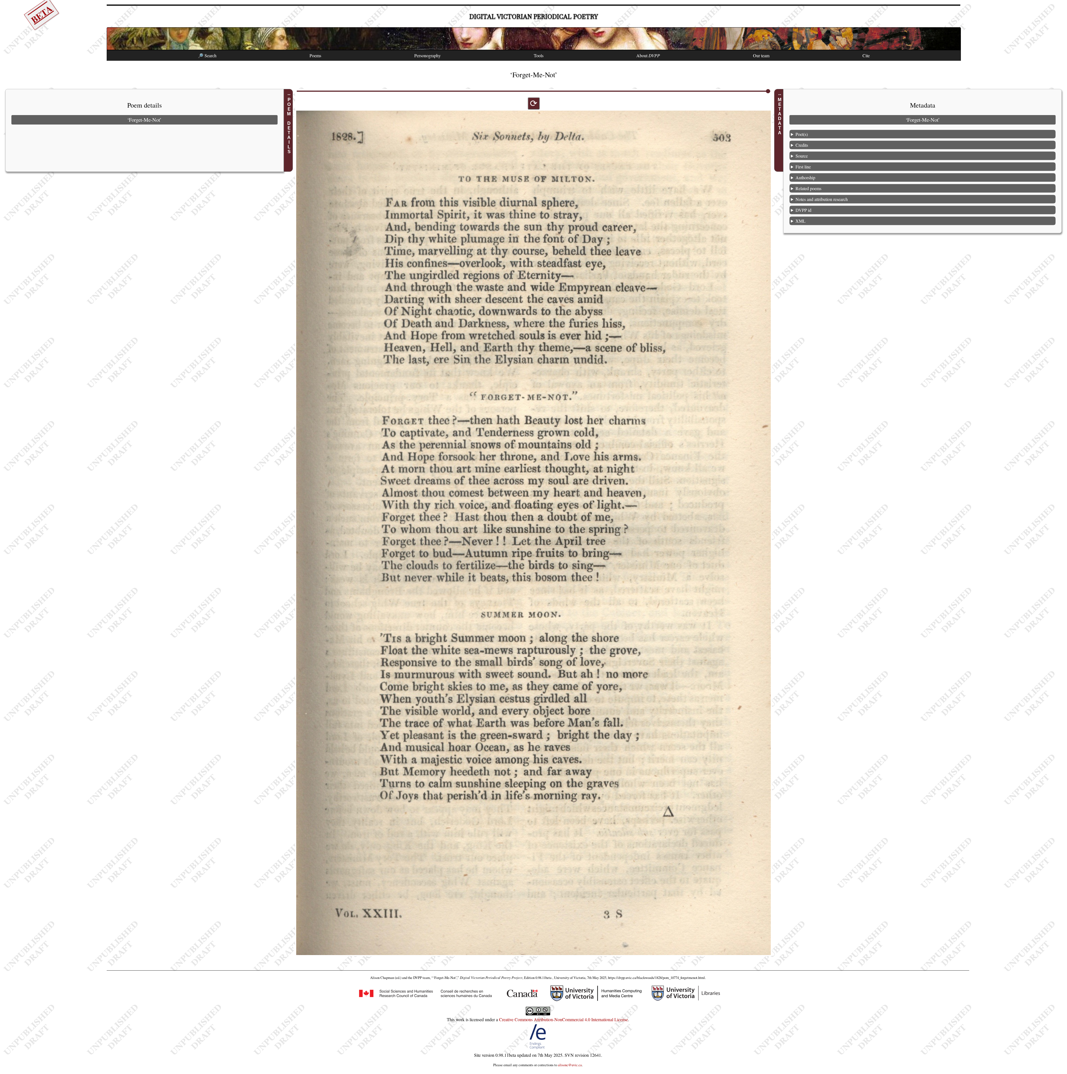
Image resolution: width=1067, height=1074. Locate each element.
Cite (866, 55)
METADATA (779, 116)
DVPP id (803, 210)
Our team (761, 55)
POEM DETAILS (289, 125)
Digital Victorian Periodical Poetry (533, 16)
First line (803, 166)
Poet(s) (802, 134)
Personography (427, 55)
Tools (539, 55)
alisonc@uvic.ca (570, 1064)
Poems (315, 55)
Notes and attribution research (822, 199)
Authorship (805, 177)
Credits (802, 145)
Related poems (808, 188)
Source (802, 155)
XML (801, 220)
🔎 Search (207, 55)
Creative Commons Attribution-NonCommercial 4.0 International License (563, 1019)
